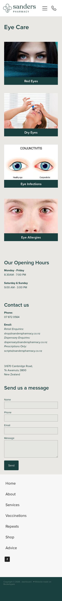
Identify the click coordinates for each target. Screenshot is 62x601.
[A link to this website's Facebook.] (7, 559)
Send (11, 465)
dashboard (27, 581)
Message (9, 438)
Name (7, 399)
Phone (7, 412)
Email (7, 425)
